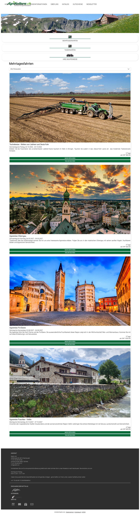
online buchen (70, 161)
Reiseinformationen (38, 4)
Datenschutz (70, 512)
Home (7, 4)
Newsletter (91, 4)
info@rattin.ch (15, 465)
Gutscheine (78, 4)
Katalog (65, 4)
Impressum (77, 512)
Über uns (54, 4)
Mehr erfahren (70, 158)
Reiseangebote (19, 4)
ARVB (83, 512)
